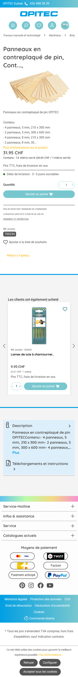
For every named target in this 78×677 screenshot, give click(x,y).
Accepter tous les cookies (40, 671)
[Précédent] (4, 346)
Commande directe (41, 618)
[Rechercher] (26, 25)
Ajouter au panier (36, 194)
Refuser (29, 662)
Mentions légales (16, 599)
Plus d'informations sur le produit (25, 147)
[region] (39, 346)
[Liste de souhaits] (39, 25)
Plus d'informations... (51, 654)
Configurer (50, 662)
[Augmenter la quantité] (72, 185)
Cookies (39, 612)
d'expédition (22, 636)
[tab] (39, 439)
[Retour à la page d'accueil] (39, 13)
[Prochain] (74, 346)
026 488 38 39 (39, 3)
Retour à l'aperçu (18, 255)
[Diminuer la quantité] (60, 185)
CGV (67, 599)
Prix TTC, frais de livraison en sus (25, 165)
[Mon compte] (52, 25)
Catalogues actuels (19, 535)
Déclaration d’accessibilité (52, 605)
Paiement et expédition (16, 219)
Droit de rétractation (18, 605)
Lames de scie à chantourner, (32, 354)
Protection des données (46, 599)
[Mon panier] (65, 25)
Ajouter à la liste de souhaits (28, 242)
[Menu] (13, 25)
